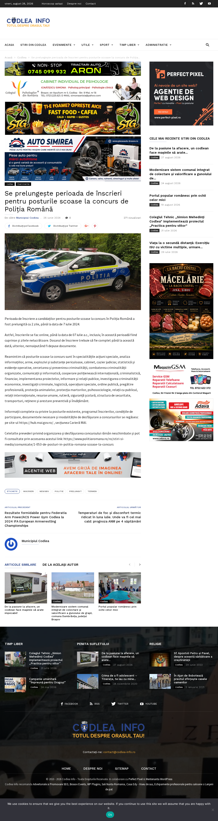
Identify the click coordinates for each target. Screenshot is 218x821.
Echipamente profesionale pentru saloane (178, 784)
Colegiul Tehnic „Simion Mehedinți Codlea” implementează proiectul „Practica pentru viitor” (176, 221)
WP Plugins (93, 784)
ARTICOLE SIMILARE (20, 565)
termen (92, 491)
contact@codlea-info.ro (119, 752)
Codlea (9, 184)
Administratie (157, 44)
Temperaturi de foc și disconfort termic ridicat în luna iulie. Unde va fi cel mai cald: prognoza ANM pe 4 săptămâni (109, 517)
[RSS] (193, 3)
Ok (110, 814)
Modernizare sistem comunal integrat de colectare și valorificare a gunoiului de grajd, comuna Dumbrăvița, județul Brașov (72, 613)
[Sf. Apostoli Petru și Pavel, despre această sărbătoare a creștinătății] (160, 659)
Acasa (9, 44)
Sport (104, 44)
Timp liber (127, 44)
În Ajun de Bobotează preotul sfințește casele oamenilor (190, 679)
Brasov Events (78, 784)
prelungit (75, 491)
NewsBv (44, 491)
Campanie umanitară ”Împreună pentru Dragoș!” (47, 680)
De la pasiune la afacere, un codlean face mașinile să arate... (120, 657)
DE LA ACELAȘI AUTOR (60, 565)
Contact (91, 3)
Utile (86, 44)
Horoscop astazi (52, 3)
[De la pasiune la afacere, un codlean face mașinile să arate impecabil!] (26, 587)
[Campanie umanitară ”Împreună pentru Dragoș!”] (15, 684)
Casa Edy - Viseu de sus (139, 784)
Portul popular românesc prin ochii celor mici (117, 608)
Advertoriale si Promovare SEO (50, 784)
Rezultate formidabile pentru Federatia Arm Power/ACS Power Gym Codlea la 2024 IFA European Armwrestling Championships (36, 519)
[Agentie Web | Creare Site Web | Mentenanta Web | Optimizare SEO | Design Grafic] (73, 481)
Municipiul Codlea (27, 217)
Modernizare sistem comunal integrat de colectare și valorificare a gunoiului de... (180, 174)
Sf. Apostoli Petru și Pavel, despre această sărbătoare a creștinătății (193, 657)
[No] (213, 810)
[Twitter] (201, 3)
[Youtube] (209, 3)
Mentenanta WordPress (159, 779)
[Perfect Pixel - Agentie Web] (181, 124)
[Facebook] (185, 3)
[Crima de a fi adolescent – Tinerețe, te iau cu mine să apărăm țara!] (87, 681)
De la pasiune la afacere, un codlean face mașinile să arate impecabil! (24, 610)
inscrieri (28, 491)
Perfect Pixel (136, 779)
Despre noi (74, 3)
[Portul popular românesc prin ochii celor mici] (120, 587)
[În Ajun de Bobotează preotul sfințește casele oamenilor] (160, 681)
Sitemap (122, 768)
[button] (207, 45)
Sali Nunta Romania (113, 784)
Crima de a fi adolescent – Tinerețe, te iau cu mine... (119, 677)
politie (59, 491)
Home (66, 768)
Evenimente (62, 44)
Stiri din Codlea (33, 44)
